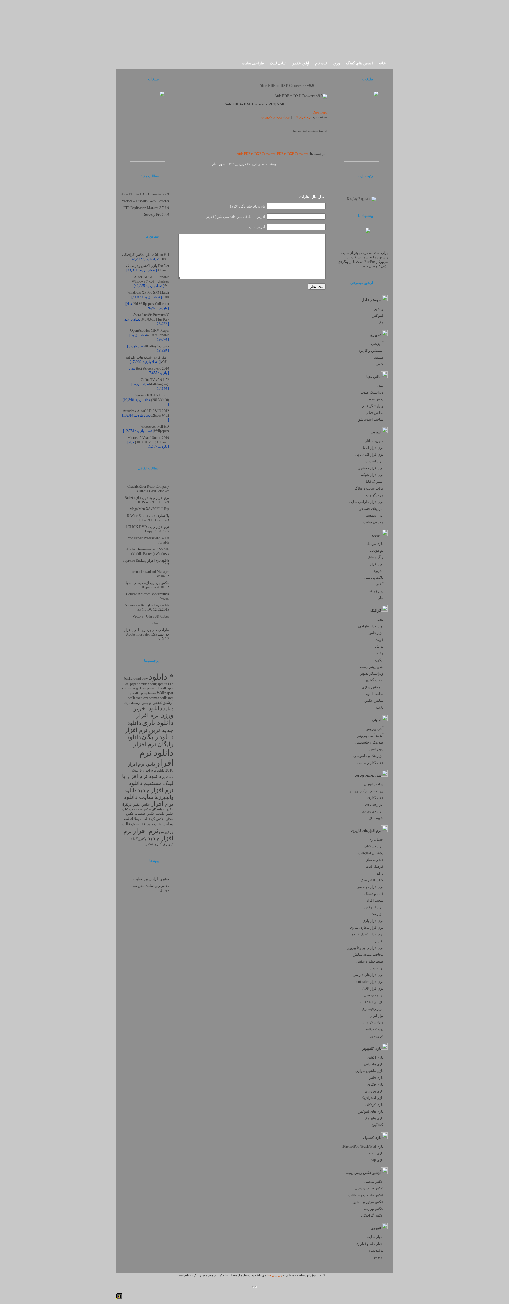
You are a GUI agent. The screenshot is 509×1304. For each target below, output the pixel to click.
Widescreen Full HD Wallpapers (154, 428)
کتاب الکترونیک (372, 880)
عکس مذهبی (373, 1181)
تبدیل (379, 619)
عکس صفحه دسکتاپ (136, 809)
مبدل (379, 386)
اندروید (378, 571)
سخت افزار (374, 900)
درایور (379, 873)
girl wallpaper (145, 688)
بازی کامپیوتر (371, 1048)
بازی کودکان (374, 1105)
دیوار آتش (376, 749)
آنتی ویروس (374, 729)
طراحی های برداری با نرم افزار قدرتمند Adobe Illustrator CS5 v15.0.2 (146, 634)
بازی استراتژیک (372, 1098)
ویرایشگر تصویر (371, 673)
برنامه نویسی (373, 995)
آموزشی (377, 344)
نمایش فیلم (374, 413)
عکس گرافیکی (372, 1215)
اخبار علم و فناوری (369, 1244)
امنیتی (376, 720)
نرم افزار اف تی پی (369, 454)
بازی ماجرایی (373, 1064)
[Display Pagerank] (361, 199)
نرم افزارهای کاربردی (275, 117)
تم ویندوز (376, 1036)
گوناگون (377, 1125)
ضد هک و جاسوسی (369, 742)
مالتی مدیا (373, 377)
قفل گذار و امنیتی (370, 763)
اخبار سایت (375, 1237)
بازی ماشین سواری (369, 1071)
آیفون (379, 584)
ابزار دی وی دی (372, 811)
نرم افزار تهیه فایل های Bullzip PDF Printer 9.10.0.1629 (147, 500)
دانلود (168, 708)
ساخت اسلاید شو (370, 419)
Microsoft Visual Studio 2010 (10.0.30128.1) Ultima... (148, 440)
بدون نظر (218, 164)
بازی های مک (373, 1118)
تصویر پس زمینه (371, 667)
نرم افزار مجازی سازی (366, 927)
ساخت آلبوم (374, 694)
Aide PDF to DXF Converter (256, 153)
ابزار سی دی (374, 804)
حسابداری (376, 839)
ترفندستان (375, 1250)
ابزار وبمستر (374, 515)
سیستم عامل (371, 300)
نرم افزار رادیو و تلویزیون (365, 948)
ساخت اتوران (373, 784)
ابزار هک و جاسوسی (368, 756)
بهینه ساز (376, 968)
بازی (127, 702)
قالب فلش (154, 824)
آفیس (379, 941)
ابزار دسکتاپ (373, 846)
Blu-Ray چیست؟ (157, 346)
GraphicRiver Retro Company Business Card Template (148, 489)
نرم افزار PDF (372, 988)
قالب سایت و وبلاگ (369, 488)
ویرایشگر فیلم (372, 406)
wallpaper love (138, 697)
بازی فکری (375, 1084)
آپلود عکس (300, 63)
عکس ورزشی (373, 1209)
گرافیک (375, 610)
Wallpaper (165, 693)
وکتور (379, 653)
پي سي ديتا (274, 1275)
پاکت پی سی (373, 577)
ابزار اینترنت (374, 461)
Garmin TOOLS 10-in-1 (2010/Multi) (152, 397)
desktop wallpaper (151, 684)
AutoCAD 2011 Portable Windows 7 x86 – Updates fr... (150, 281)
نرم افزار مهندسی (370, 887)
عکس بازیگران (131, 804)
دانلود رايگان (157, 737)
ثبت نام (321, 63)
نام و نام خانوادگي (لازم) (247, 206)
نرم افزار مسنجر (370, 468)
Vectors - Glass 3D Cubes (151, 616)
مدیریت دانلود (373, 441)
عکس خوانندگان (162, 809)
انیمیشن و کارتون (370, 351)
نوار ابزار (377, 1015)
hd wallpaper (164, 688)
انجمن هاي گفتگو (359, 63)
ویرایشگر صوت (372, 392)
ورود (336, 63)
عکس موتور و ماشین (368, 1202)
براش (379, 646)
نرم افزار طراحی (370, 626)
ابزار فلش (375, 633)
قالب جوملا (142, 819)
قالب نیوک (138, 824)
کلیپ (379, 364)
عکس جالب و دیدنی (368, 1188)
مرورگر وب (374, 495)
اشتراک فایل (374, 482)
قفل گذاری (375, 798)
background (132, 678)
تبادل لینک (278, 63)
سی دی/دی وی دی (368, 775)
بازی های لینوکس (370, 1111)
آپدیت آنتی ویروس (370, 736)
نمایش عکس (373, 701)
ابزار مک (377, 914)
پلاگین (379, 707)
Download (320, 112)
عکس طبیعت (164, 813)
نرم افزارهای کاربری (366, 831)
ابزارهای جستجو (371, 509)
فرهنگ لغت (374, 867)
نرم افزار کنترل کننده (367, 934)
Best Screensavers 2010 (152, 368)
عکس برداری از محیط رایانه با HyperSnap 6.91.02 (147, 585)
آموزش (378, 1257)
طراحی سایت (253, 63)
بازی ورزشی (374, 1091)
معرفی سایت (373, 522)
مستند (378, 357)
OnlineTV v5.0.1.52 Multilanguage (155, 382)
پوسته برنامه (374, 1029)
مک (380, 322)
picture (151, 693)
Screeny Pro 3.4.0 (156, 215)
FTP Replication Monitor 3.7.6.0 (146, 208)
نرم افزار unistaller (369, 982)
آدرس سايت (256, 227)
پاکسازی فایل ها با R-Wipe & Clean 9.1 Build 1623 (148, 518)
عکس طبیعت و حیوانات (365, 1195)
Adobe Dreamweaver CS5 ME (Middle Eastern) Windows (147, 551)
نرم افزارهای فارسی (368, 975)
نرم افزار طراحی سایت (366, 502)
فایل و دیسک (373, 894)
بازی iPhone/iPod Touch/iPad (362, 1146)
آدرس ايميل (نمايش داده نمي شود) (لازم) (235, 217)
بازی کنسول (372, 1138)
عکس (145, 804)
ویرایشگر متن (373, 1022)
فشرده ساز (374, 860)
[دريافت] (361, 245)
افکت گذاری (374, 680)
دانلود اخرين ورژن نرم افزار (152, 711)
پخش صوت (375, 399)
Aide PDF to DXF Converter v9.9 (287, 85)
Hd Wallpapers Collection (151, 304)
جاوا (380, 598)
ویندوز (378, 309)
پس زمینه (376, 591)
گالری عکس (153, 844)
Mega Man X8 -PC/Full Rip (149, 509)
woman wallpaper (161, 697)
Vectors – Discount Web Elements (145, 201)
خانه (382, 63)
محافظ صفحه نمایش (368, 955)
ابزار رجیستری (372, 1009)
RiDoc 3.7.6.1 (159, 623)
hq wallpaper (137, 693)
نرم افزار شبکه (372, 475)
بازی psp (377, 1160)
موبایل (376, 535)
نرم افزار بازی (373, 921)
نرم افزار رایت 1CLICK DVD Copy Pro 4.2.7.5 (147, 529)
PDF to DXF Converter (292, 153)
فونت (379, 640)
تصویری (375, 335)
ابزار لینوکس (373, 907)
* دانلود (161, 677)
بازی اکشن (375, 1057)
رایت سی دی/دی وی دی (366, 791)
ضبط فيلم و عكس (369, 961)
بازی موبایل (375, 544)
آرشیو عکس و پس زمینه (363, 1173)
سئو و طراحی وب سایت (151, 879)
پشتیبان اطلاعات (370, 853)
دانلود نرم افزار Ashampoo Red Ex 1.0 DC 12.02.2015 (147, 607)
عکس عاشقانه (145, 813)
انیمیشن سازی (372, 687)
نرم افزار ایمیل (372, 448)
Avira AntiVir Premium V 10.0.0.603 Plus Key (151, 317)
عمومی (376, 1228)
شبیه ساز (376, 818)
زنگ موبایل (375, 557)
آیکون (379, 660)
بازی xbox (376, 1153)
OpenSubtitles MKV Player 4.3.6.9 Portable (149, 333)
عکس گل (157, 819)
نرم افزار (376, 564)
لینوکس (377, 315)
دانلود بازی (157, 722)
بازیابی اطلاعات (371, 1002)
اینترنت (376, 432)
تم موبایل (376, 550)
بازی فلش (375, 1078)
